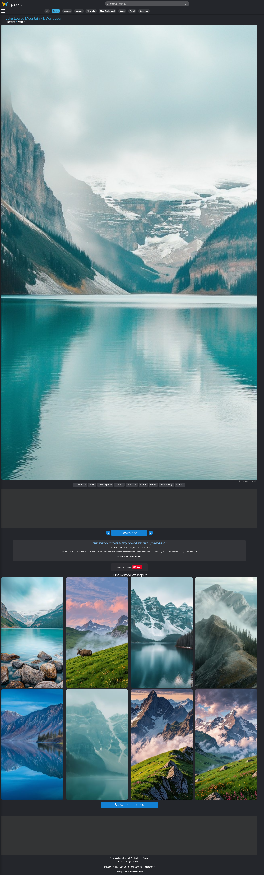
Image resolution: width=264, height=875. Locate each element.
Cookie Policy (126, 866)
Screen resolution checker (129, 556)
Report (146, 858)
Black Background (107, 11)
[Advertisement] (129, 508)
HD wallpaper (105, 484)
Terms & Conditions (119, 858)
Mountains (145, 547)
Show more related (129, 805)
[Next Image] (151, 533)
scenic (153, 484)
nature (143, 484)
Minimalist (91, 11)
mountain (131, 484)
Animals (79, 11)
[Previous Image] (108, 533)
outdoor (180, 484)
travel (92, 484)
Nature (56, 11)
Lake (130, 547)
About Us (137, 861)
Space (122, 11)
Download (129, 533)
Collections (144, 11)
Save (139, 567)
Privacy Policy (111, 866)
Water (21, 21)
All (47, 11)
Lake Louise (80, 484)
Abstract (67, 11)
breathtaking (166, 484)
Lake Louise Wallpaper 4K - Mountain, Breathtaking (16, 4)
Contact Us (135, 858)
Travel (132, 11)
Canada (119, 484)
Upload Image (124, 861)
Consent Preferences (144, 866)
